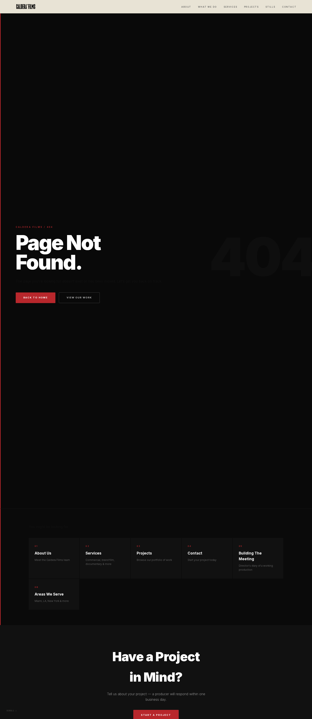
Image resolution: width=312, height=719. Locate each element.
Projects (251, 7)
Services (230, 7)
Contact (289, 7)
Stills (270, 7)
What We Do (207, 7)
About (186, 7)
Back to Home (35, 297)
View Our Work (79, 297)
